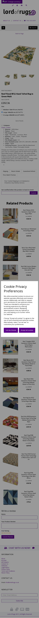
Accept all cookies (27, 330)
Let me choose (11, 330)
